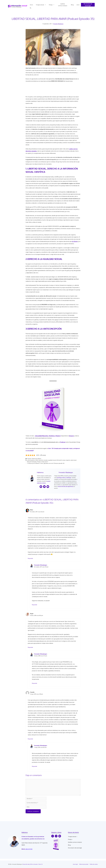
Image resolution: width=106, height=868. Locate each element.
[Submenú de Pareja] (72, 839)
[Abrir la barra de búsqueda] (30, 8)
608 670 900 (28, 849)
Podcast (29, 458)
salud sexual (73, 460)
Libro (78, 5)
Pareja (50, 5)
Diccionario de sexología (88, 4)
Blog (72, 5)
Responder (30, 558)
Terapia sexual (40, 5)
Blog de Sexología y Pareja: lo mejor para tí (37, 461)
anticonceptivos (31, 460)
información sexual (60, 460)
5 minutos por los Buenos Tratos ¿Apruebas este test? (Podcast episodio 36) (45, 463)
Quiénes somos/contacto (62, 4)
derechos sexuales (43, 460)
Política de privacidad (83, 864)
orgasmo (68, 460)
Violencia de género (36, 458)
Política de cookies (94, 864)
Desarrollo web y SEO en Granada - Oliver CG (33, 864)
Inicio (31, 5)
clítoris (37, 460)
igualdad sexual (52, 460)
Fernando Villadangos (58, 23)
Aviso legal (75, 864)
